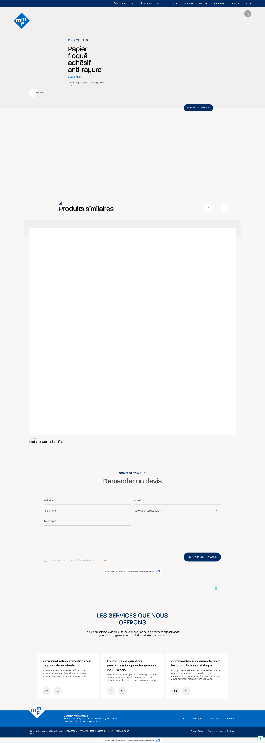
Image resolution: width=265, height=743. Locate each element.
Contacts (234, 3)
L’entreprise (218, 3)
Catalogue (188, 3)
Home (174, 3)
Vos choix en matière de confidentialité (141, 740)
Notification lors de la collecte (115, 740)
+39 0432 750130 (125, 3)
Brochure (202, 3)
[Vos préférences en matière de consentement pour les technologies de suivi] (260, 738)
